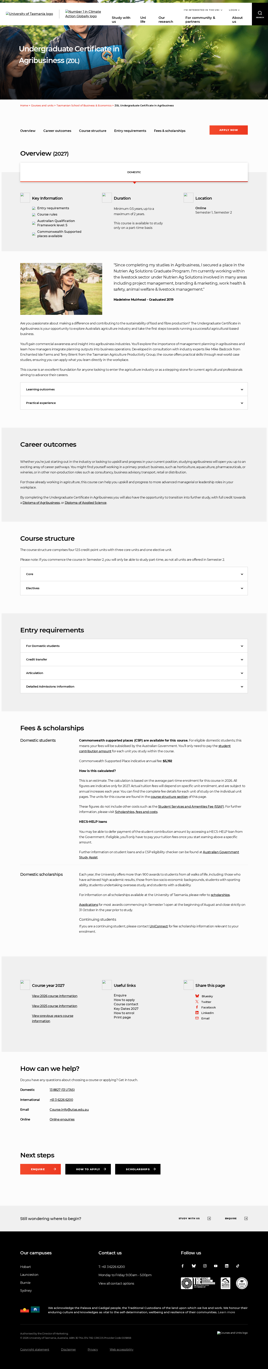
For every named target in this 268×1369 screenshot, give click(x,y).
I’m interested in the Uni (202, 10)
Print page (122, 1017)
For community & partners (200, 20)
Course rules (47, 214)
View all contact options (116, 1283)
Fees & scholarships (169, 131)
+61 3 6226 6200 (61, 1100)
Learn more (226, 1312)
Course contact (126, 1004)
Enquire (120, 995)
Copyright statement (34, 1349)
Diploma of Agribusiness (41, 503)
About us (237, 20)
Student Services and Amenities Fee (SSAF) (191, 806)
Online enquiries (62, 1119)
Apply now (228, 130)
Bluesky (207, 996)
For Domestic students (43, 646)
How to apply (124, 1000)
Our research (166, 20)
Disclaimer (68, 1349)
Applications (88, 905)
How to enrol (124, 1013)
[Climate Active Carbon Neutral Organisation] (225, 1284)
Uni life (143, 20)
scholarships (220, 895)
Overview (28, 131)
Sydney (26, 1290)
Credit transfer (36, 659)
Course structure (92, 131)
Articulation (34, 673)
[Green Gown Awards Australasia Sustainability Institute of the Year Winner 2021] (242, 1284)
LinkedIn (207, 1013)
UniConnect (158, 926)
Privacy (93, 1349)
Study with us (121, 20)
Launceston (29, 1275)
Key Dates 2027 (126, 1009)
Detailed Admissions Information (50, 686)
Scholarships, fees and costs (136, 812)
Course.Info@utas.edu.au (69, 1109)
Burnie (25, 1283)
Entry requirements (130, 131)
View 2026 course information (54, 996)
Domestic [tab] (134, 172)
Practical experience (41, 403)
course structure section (169, 797)
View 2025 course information (54, 1006)
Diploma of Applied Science (86, 503)
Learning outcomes (40, 389)
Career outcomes (57, 131)
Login (233, 10)
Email (205, 1018)
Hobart (25, 1267)
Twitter (206, 1002)
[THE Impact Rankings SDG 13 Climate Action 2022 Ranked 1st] (198, 1284)
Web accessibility (121, 1349)
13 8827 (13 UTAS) (62, 1090)
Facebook (208, 1007)
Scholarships (137, 1169)
